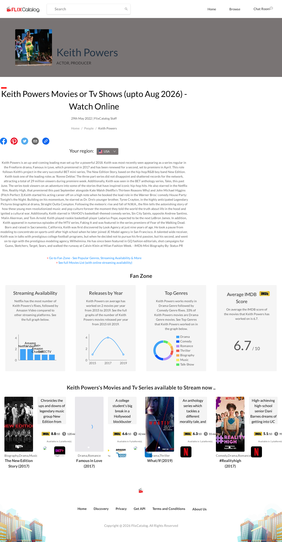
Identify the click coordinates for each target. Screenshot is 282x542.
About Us (199, 509)
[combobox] (107, 151)
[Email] (35, 141)
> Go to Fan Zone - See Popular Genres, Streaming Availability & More (94, 258)
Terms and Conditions (168, 509)
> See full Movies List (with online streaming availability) (94, 262)
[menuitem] (212, 9)
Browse (234, 9)
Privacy (121, 509)
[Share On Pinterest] (14, 141)
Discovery (101, 509)
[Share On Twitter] (24, 141)
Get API (139, 509)
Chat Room (262, 9)
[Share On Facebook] (3, 141)
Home (212, 9)
